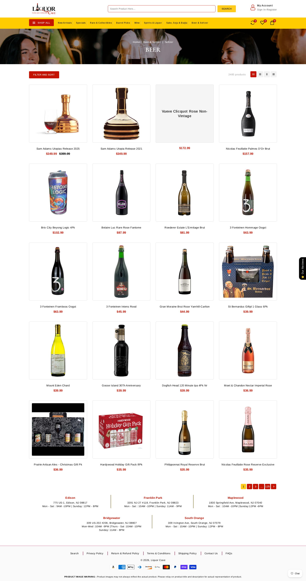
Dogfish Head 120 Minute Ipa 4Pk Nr (184, 385)
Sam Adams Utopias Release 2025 (58, 148)
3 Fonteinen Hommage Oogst (248, 227)
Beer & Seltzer (200, 23)
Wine (137, 23)
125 (267, 486)
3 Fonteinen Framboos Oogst (58, 306)
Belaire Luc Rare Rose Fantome (121, 227)
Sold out (82, 108)
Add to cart (209, 108)
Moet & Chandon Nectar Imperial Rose (248, 385)
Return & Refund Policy (125, 553)
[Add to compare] (82, 95)
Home (136, 42)
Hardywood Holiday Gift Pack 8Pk (121, 464)
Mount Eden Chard (58, 385)
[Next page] (273, 486)
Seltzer (169, 42)
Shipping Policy (187, 553)
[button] (44, 74)
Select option (272, 424)
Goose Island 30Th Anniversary (121, 385)
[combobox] (162, 8)
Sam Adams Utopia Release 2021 (121, 148)
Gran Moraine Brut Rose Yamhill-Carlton (185, 306)
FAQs (229, 553)
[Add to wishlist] (82, 89)
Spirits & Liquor (153, 23)
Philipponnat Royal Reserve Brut (185, 464)
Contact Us (211, 553)
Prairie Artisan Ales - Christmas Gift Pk (58, 464)
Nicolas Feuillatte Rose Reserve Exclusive (248, 464)
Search (74, 553)
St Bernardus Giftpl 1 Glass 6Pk (248, 306)
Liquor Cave (158, 560)
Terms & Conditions (158, 553)
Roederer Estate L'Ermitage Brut (185, 227)
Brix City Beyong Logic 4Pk (58, 227)
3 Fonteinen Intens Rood (121, 306)
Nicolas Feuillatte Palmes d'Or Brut (248, 148)
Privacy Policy (95, 553)
